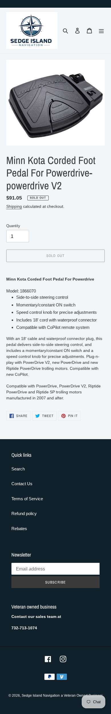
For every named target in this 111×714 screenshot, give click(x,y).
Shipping (14, 206)
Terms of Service (27, 498)
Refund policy (24, 513)
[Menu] (101, 30)
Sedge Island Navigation (41, 696)
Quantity (13, 226)
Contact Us (21, 483)
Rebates (19, 528)
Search (18, 468)
